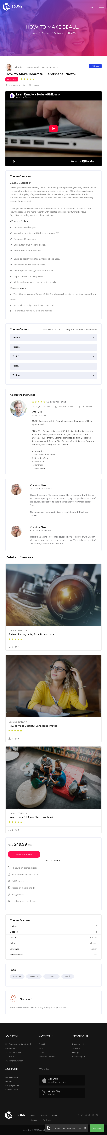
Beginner (17, 976)
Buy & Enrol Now (24, 854)
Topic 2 (16, 356)
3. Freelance (38, 461)
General (16, 337)
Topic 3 (16, 365)
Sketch (67, 976)
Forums (8, 1081)
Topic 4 (16, 375)
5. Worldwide (38, 468)
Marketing (34, 976)
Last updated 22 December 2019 (42, 67)
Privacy (44, 1115)
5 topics (35, 85)
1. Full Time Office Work (43, 454)
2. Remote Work (40, 458)
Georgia (75, 1052)
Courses (45, 33)
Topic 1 (16, 346)
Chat (81, 1128)
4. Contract (37, 464)
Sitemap (34, 1120)
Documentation (11, 1077)
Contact (42, 1052)
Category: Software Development (81, 329)
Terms (54, 1115)
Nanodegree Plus (79, 1044)
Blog (40, 1048)
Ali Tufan (19, 67)
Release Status (11, 1089)
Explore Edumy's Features (64, 1128)
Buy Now (97, 1128)
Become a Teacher (47, 1056)
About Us (43, 1044)
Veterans (76, 1048)
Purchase (47, 1120)
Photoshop (51, 976)
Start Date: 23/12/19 (53, 329)
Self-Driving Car (78, 1056)
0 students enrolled (17, 85)
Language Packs (12, 1085)
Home (34, 33)
